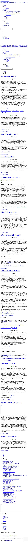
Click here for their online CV (7, 315)
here (10, 256)
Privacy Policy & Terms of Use (9, 535)
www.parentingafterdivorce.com (7, 313)
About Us (8, 19)
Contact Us (5, 16)
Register (7, 23)
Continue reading (4, 108)
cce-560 (8, 151)
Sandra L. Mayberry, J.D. (8, 483)
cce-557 (4, 172)
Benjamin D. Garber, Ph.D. (8, 474)
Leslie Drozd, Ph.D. (7, 469)
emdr (2, 360)
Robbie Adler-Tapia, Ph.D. (8, 461)
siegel (5, 268)
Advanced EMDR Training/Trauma (13, 11)
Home (4, 5)
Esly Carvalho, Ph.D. (7, 465)
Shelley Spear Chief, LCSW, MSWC (10, 466)
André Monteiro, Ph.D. (8, 485)
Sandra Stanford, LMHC (9, 328)
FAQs (7, 18)
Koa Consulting (8, 540)
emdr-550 (9, 360)
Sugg (4, 399)
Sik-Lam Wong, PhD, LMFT (10, 436)
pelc (5, 151)
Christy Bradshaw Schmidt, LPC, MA (11, 463)
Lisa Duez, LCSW (7, 470)
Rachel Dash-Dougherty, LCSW (10, 467)
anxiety (11, 399)
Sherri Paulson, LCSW (8, 76)
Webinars (5, 9)
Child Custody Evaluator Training (13, 12)
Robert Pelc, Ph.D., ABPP (9, 134)
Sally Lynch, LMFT (7, 482)
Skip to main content (5, 1)
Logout (4, 26)
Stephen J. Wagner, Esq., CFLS (11, 402)
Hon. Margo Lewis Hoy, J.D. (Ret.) (10, 477)
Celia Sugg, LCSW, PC (8, 363)
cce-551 (7, 129)
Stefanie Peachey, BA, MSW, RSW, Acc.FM (12, 490)
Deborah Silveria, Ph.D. (8, 212)
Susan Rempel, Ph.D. (7, 157)
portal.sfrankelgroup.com (8, 262)
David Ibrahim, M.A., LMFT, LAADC (11, 479)
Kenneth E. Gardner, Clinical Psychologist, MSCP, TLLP (15, 475)
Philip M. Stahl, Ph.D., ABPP (10, 271)
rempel (7, 172)
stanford (4, 360)
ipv (1, 129)
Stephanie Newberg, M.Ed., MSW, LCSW (12, 486)
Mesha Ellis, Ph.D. (7, 473)
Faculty (4, 6)
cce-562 (2, 268)
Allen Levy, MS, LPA (7, 481)
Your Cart (7, 38)
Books (4, 529)
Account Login (6, 25)
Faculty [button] (4, 50)
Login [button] (4, 64)
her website (9, 346)
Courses (4, 10)
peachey (4, 129)
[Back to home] (14, 2)
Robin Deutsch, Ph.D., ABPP (9, 468)
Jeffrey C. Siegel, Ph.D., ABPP (11, 235)
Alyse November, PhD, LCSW (9, 487)
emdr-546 (8, 399)
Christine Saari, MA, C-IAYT (10, 177)
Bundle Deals (8, 15)
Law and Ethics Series (10, 13)
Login (4, 21)
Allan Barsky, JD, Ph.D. (8, 462)
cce (1, 151)
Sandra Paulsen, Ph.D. (7, 488)
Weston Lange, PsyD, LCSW (9, 480)
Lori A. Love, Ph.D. (7, 476)
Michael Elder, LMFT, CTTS (9, 472)
